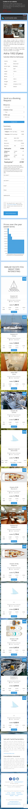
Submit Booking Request (11, 213)
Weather (12, 795)
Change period (14, 122)
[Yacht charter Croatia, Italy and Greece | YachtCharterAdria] (9, 17)
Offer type (7, 115)
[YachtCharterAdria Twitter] (14, 778)
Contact (16, 795)
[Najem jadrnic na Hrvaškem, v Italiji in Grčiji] (23, 15)
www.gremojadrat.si (14, 801)
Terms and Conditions (12, 204)
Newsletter (18, 792)
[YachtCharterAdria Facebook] (10, 778)
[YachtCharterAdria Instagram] (17, 778)
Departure (7, 104)
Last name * (6, 180)
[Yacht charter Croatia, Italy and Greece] (24, 15)
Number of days (8, 109)
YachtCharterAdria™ (18, 782)
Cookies (13, 792)
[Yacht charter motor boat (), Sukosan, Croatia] (14, 592)
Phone (5, 190)
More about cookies (7, 11)
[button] (5, 31)
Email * (5, 185)
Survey (8, 792)
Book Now (14, 312)
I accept (5, 10)
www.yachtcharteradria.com (14, 803)
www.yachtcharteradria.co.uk (14, 804)
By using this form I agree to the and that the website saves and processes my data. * (14, 205)
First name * (6, 175)
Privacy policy (20, 794)
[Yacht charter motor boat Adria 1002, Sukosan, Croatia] (14, 362)
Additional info (7, 195)
